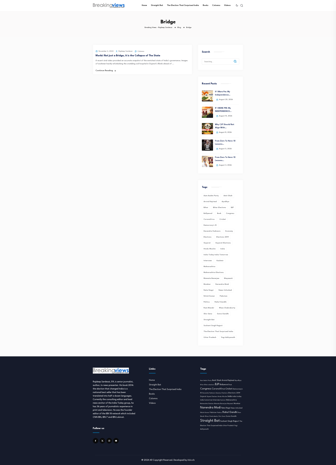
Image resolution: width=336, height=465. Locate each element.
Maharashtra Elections (214, 272)
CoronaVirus (209, 219)
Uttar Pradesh (210, 337)
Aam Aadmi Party (211, 196)
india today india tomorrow (216, 255)
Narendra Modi (222, 284)
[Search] (237, 59)
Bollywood (208, 213)
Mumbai (207, 284)
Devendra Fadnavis (212, 231)
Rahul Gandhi (221, 302)
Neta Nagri (209, 290)
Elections (207, 237)
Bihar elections (219, 207)
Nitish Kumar (209, 296)
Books (205, 5)
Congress (230, 213)
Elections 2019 (222, 237)
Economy (229, 231)
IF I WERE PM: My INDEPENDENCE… (223, 109)
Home (144, 5)
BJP (232, 207)
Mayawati (228, 278)
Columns (216, 5)
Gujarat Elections (223, 243)
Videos (227, 5)
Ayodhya (225, 201)
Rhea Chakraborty (227, 308)
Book (219, 213)
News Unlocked (225, 290)
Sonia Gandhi (223, 314)
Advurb (191, 460)
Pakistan (223, 296)
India (222, 249)
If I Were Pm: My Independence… (222, 93)
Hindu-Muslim (210, 249)
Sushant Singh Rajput (213, 325)
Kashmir (220, 260)
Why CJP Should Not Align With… (224, 126)
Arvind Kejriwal (210, 201)
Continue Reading (104, 71)
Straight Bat (157, 5)
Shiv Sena (208, 314)
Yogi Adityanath (228, 337)
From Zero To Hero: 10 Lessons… (225, 142)
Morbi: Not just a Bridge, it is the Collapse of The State (128, 55)
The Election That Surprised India (183, 5)
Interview (208, 260)
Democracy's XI (210, 225)
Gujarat (207, 243)
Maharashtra (209, 266)
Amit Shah (228, 196)
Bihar (206, 207)
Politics (207, 302)
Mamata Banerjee (211, 278)
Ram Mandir (209, 308)
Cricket (222, 219)
